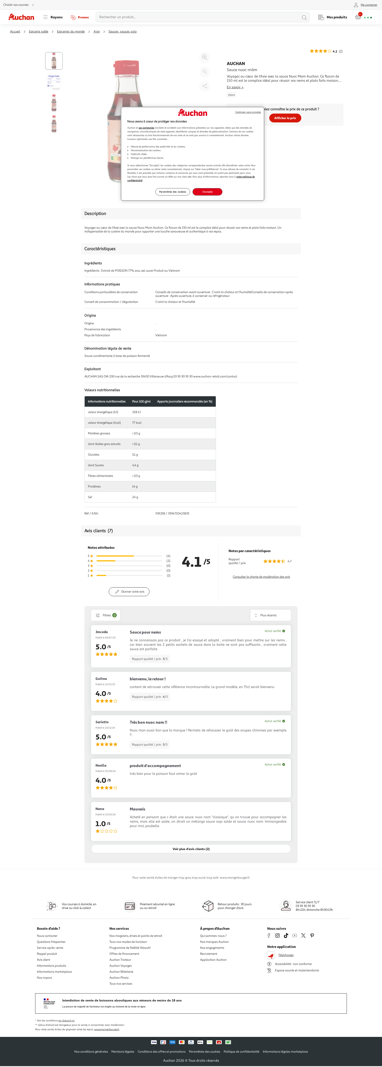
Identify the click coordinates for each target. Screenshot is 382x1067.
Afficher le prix (285, 118)
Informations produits (51, 966)
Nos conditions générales (91, 1051)
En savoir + (235, 87)
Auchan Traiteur (120, 960)
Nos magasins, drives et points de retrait (135, 936)
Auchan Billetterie (121, 972)
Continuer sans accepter (248, 112)
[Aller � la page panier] (363, 17)
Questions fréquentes (51, 942)
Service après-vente (50, 948)
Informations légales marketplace (285, 1051)
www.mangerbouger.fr (106, 1029)
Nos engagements (212, 948)
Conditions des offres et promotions (161, 1051)
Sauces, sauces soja (123, 31)
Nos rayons (44, 978)
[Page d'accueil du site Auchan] (23, 17)
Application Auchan (213, 960)
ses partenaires (146, 127)
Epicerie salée (38, 31)
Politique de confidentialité (241, 1051)
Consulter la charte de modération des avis (261, 577)
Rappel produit (47, 954)
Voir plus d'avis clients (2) (191, 849)
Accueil (15, 31)
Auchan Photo (119, 978)
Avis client (43, 960)
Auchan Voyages (120, 966)
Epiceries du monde (71, 31)
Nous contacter (47, 936)
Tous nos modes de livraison (128, 942)
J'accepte (207, 191)
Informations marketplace (54, 972)
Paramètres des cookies (172, 191)
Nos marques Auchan (214, 942)
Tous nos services (120, 984)
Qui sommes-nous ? (213, 936)
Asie (97, 31)
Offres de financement (124, 954)
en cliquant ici (66, 1020)
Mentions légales (122, 1051)
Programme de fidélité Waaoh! (130, 948)
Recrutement (208, 954)
